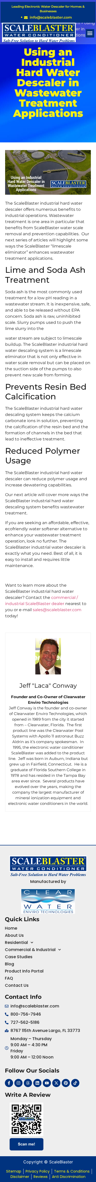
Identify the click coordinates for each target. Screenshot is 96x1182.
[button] (90, 33)
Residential (16, 942)
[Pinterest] (66, 1083)
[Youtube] (47, 1083)
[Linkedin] (37, 1083)
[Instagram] (18, 1083)
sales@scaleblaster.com (57, 609)
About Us (14, 935)
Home (11, 928)
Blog (9, 964)
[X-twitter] (56, 1083)
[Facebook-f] (9, 1083)
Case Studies (19, 957)
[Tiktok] (75, 1083)
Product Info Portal (24, 971)
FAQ (9, 978)
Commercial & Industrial (30, 950)
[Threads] (28, 1083)
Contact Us (17, 985)
